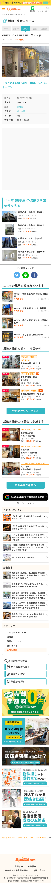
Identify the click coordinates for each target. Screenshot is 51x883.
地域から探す (18, 674)
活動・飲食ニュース (26, 838)
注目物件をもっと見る (25, 411)
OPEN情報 (19, 40)
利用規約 (19, 866)
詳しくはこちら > (25, 503)
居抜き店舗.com (9, 838)
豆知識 (44, 29)
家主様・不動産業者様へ (16, 870)
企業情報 (32, 866)
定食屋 (20, 107)
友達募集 (32, 11)
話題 (35, 29)
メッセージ (40, 11)
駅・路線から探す (20, 667)
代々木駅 (21, 111)
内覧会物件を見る (25, 485)
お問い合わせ (39, 870)
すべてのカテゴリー (16, 632)
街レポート (12, 646)
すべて (7, 29)
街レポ (16, 29)
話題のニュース (14, 641)
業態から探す (18, 681)
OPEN (25, 29)
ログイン (47, 11)
